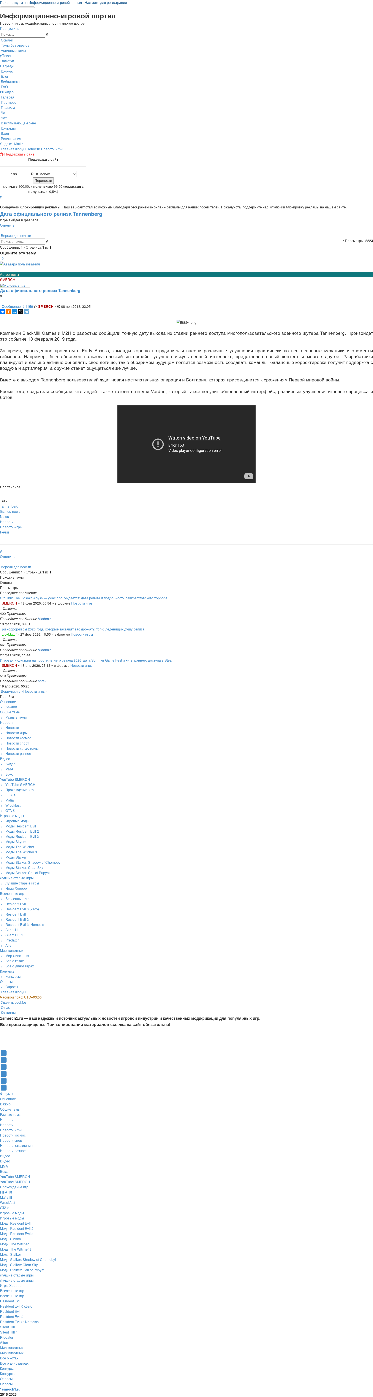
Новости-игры (11, 526)
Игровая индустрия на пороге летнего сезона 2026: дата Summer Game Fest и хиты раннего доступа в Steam (87, 660)
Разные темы (10, 1114)
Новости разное (13, 1150)
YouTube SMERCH (15, 1176)
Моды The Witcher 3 (16, 1249)
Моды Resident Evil (15, 1223)
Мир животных (12, 1347)
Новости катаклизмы (16, 1145)
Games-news (10, 511)
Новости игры (82, 603)
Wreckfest (7, 1202)
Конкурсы (7, 1368)
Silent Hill (7, 1326)
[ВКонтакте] (2, 311)
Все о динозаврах (14, 1363)
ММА (4, 1166)
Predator (6, 1337)
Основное (8, 1098)
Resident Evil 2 (11, 1316)
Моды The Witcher (14, 1243)
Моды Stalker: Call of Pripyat (22, 1269)
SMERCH (7, 279)
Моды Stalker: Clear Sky (19, 1264)
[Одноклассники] (8, 311)
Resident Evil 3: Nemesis (19, 1321)
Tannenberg (9, 506)
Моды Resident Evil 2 (16, 1228)
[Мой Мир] (14, 311)
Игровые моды (12, 1212)
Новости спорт (12, 1140)
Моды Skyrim (10, 1238)
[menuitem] (14, 45)
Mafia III (6, 1197)
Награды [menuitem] (7, 66)
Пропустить (9, 28)
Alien (4, 1342)
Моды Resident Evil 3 (16, 1233)
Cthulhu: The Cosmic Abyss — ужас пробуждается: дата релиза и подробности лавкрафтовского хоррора (84, 597)
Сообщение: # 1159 (17, 306)
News (4, 516)
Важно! (5, 1104)
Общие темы (10, 1109)
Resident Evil (10, 1301)
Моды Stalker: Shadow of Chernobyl (28, 1259)
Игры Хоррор (10, 1285)
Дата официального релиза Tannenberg (51, 213)
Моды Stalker (10, 1254)
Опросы (6, 1378)
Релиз (4, 532)
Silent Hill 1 (9, 1332)
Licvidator (9, 634)
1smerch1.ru (10, 1389)
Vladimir (44, 618)
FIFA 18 (6, 1192)
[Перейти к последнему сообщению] (47, 680)
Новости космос (13, 1135)
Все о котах (9, 1358)
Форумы (6, 1093)
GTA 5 (4, 1207)
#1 (2, 551)
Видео (5, 1155)
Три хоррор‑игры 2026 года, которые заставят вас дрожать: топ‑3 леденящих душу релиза (72, 629)
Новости (7, 521)
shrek (42, 680)
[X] (20, 311)
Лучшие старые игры (17, 1275)
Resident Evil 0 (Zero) (16, 1306)
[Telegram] (26, 311)
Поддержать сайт (18, 154)
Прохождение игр (14, 1186)
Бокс (4, 1171)
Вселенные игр (12, 1290)
